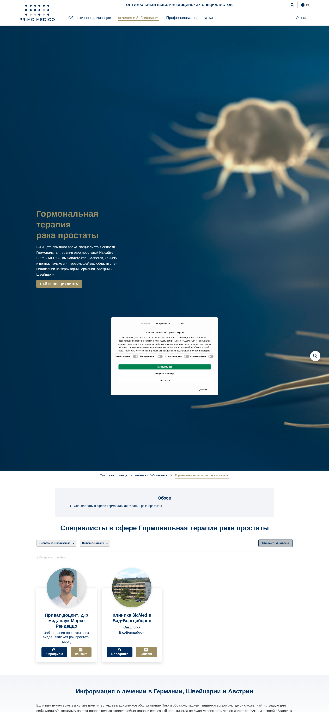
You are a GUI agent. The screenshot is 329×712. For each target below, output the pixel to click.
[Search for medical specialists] (315, 356)
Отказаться (164, 380)
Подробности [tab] (163, 323)
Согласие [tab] (145, 323)
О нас (301, 18)
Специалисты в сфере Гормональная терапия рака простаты (118, 505)
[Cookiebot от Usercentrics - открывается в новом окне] (200, 390)
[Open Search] (292, 5)
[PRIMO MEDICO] (37, 12)
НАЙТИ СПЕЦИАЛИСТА (59, 284)
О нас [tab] (181, 323)
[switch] (160, 356)
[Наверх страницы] (315, 703)
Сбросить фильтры (275, 543)
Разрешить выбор (164, 374)
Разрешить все (164, 367)
